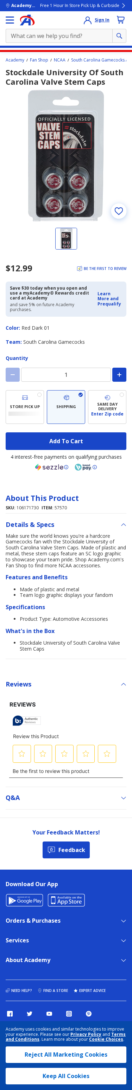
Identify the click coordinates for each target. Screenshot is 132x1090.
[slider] (66, 155)
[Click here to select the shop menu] (10, 20)
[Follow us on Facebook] (10, 1014)
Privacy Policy (85, 1034)
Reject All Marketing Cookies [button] (66, 1054)
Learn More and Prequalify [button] (109, 299)
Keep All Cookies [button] (66, 1076)
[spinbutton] (66, 375)
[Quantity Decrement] (13, 375)
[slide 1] (66, 239)
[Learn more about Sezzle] (51, 467)
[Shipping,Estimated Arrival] (66, 407)
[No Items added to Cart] (120, 19)
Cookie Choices (106, 1039)
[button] (110, 299)
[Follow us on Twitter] (29, 1014)
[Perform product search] (119, 36)
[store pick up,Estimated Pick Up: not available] (25, 407)
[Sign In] (87, 20)
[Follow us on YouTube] (49, 1014)
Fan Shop (39, 60)
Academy (15, 60)
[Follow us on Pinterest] (88, 1014)
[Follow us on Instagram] (69, 1014)
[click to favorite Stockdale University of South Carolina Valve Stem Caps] (118, 211)
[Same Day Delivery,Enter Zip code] (107, 407)
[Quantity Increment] (119, 375)
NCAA (59, 60)
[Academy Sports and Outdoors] (27, 20)
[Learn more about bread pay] (85, 467)
